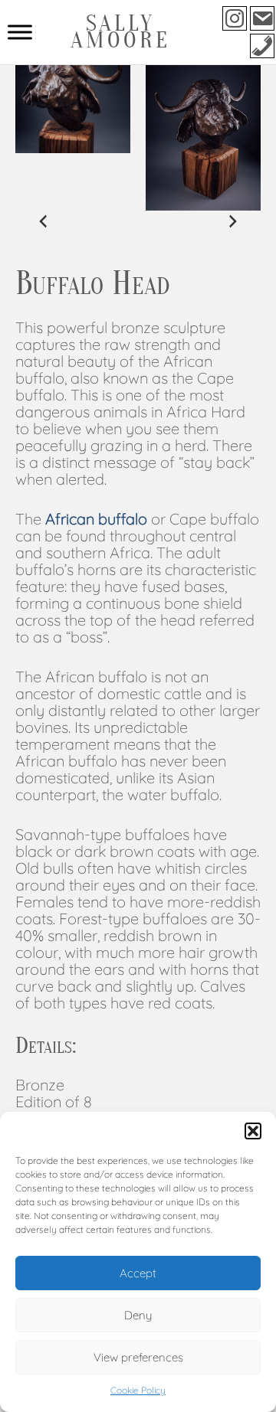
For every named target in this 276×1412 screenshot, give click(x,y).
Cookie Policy (138, 1390)
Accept (138, 1273)
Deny (138, 1315)
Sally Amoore (120, 32)
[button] (253, 1131)
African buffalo (96, 518)
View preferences (138, 1357)
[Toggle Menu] (20, 32)
